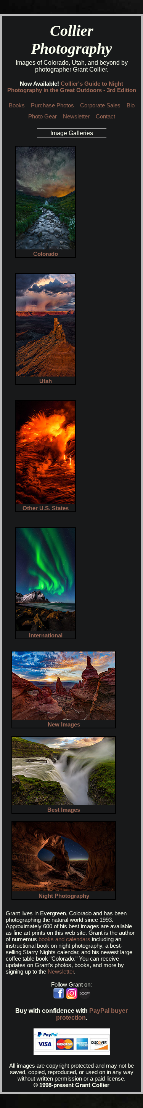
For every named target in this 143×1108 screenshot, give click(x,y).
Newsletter (76, 116)
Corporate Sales (100, 105)
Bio (131, 105)
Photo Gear (42, 116)
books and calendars (64, 939)
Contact (105, 116)
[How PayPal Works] (72, 1052)
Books (17, 105)
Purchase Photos (52, 105)
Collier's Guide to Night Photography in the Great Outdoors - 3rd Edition (71, 86)
